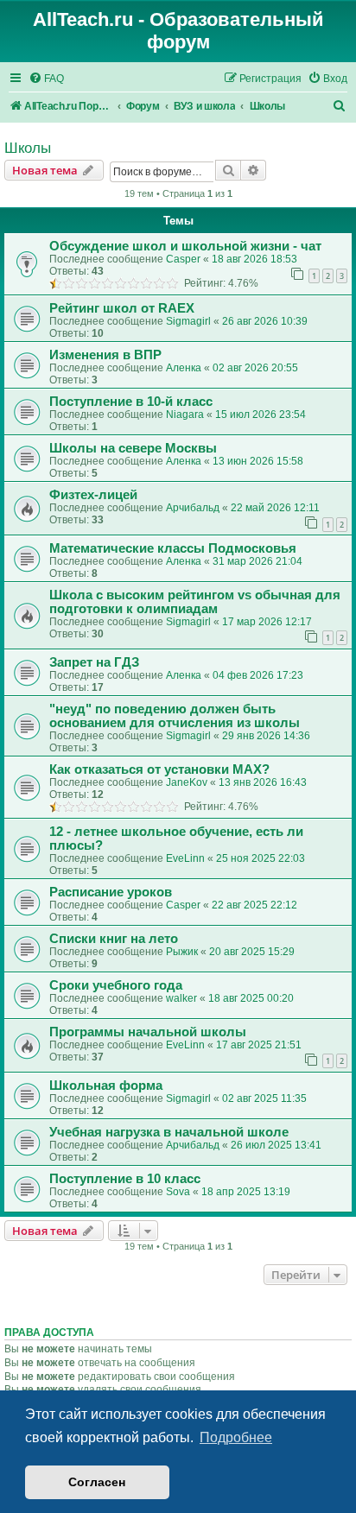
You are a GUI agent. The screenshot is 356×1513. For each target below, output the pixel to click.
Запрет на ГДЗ (94, 662)
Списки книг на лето (113, 939)
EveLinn (185, 858)
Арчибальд (192, 508)
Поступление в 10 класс (124, 1179)
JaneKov (186, 782)
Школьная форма (105, 1085)
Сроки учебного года (115, 985)
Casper (183, 259)
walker (181, 998)
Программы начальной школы (147, 1032)
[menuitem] (46, 79)
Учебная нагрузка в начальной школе (169, 1132)
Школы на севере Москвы (133, 448)
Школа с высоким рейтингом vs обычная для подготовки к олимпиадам (194, 602)
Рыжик (182, 952)
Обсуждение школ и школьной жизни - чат (185, 246)
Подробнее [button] (236, 1437)
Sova (178, 1192)
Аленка (183, 368)
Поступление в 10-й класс (131, 401)
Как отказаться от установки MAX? (159, 769)
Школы (27, 147)
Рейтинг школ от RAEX (121, 308)
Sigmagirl (188, 321)
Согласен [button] (96, 1482)
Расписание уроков (110, 892)
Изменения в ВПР (105, 355)
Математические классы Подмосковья (172, 548)
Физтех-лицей (93, 495)
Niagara (185, 414)
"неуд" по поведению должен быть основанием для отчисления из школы (174, 716)
